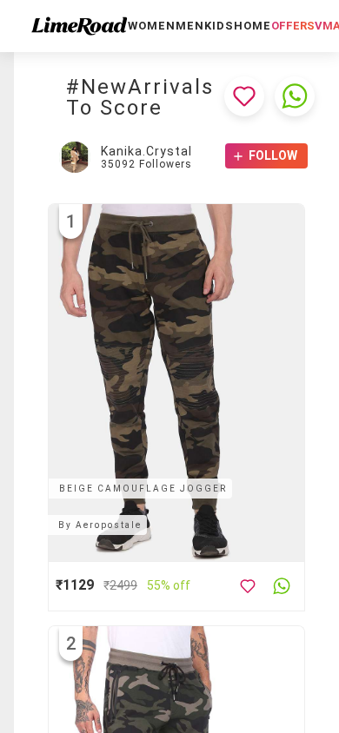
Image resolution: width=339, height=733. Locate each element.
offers (293, 25)
